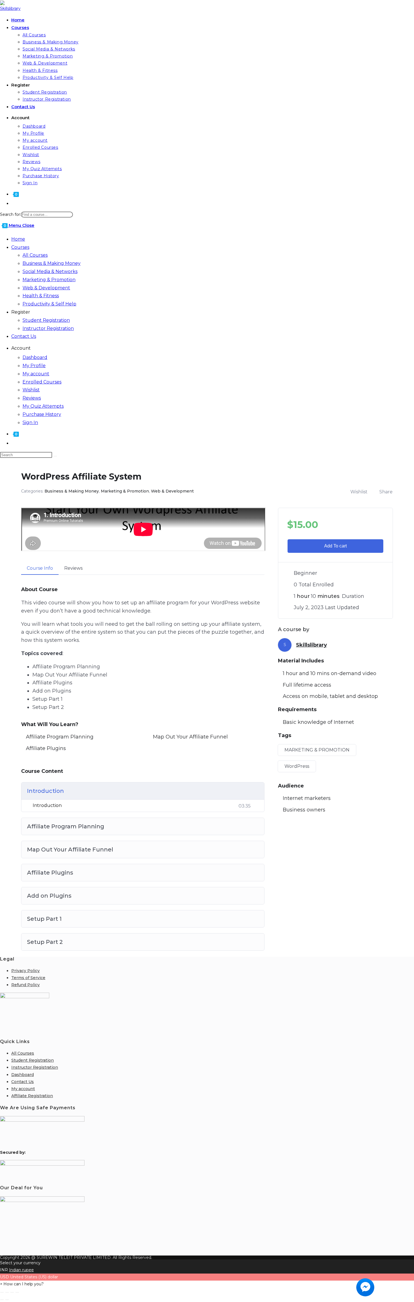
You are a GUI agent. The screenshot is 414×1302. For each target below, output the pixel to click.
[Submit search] (55, 456)
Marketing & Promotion (49, 279)
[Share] (12, 1292)
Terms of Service (28, 977)
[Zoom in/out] (2, 1292)
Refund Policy (25, 984)
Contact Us (23, 336)
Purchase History (42, 414)
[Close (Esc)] (17, 1292)
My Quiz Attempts (43, 406)
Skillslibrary (311, 645)
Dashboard (35, 357)
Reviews (32, 398)
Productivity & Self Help (49, 304)
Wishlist (31, 389)
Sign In (30, 422)
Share (386, 491)
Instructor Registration (48, 328)
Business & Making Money (52, 263)
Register (20, 312)
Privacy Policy (25, 970)
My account (36, 373)
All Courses (35, 255)
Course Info (40, 568)
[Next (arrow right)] (7, 1299)
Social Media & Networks (50, 271)
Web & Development (46, 287)
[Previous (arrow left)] (2, 1299)
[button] (22, 1284)
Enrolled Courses (42, 382)
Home (18, 239)
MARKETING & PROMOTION (317, 750)
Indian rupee (21, 1269)
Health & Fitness (41, 295)
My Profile (34, 365)
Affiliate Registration (32, 1095)
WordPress (296, 766)
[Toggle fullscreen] (7, 1292)
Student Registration (46, 320)
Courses (20, 247)
